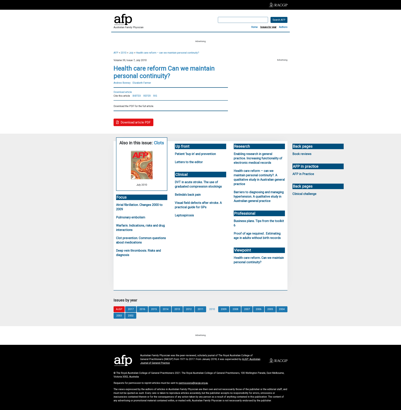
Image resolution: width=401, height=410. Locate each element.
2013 (177, 309)
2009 (224, 309)
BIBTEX (137, 95)
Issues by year (268, 27)
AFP (116, 52)
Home (254, 27)
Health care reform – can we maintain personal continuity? (167, 52)
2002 (131, 315)
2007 (247, 309)
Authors (283, 27)
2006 (258, 309)
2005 (270, 309)
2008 (235, 309)
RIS (155, 95)
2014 (165, 309)
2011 (200, 309)
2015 (154, 309)
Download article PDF (135, 122)
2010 (123, 52)
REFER (147, 95)
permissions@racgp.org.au (193, 382)
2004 (282, 309)
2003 (119, 315)
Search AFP (279, 19)
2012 (189, 309)
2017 (131, 309)
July (131, 52)
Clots (159, 142)
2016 (142, 309)
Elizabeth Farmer (142, 82)
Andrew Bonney (122, 82)
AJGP (119, 309)
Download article (123, 92)
